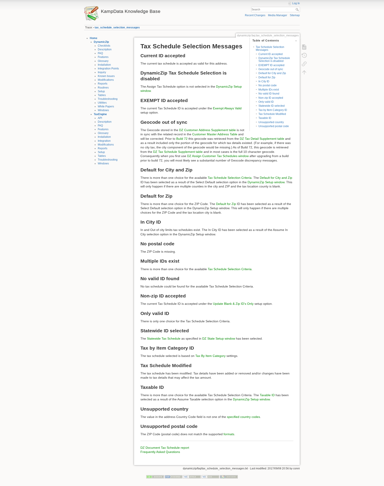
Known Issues (106, 76)
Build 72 (182, 138)
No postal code (267, 85)
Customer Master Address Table (214, 134)
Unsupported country (271, 122)
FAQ (100, 53)
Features (103, 57)
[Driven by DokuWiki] (229, 476)
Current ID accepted (270, 54)
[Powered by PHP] (173, 476)
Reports (102, 83)
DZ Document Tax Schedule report (164, 447)
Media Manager (277, 15)
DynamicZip (101, 41)
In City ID (263, 81)
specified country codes (243, 417)
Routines (103, 87)
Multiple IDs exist (268, 89)
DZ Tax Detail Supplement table (262, 138)
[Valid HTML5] (192, 476)
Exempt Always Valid (227, 108)
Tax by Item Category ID (272, 110)
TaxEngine (100, 114)
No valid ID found (268, 93)
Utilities (102, 102)
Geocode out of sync (270, 69)
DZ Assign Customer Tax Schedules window (218, 156)
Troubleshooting (108, 98)
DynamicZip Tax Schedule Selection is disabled (274, 60)
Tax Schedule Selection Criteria (230, 177)
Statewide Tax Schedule (163, 338)
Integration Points (108, 68)
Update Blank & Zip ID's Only (233, 303)
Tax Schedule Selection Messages (270, 48)
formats (229, 434)
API (100, 118)
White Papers (106, 106)
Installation (104, 64)
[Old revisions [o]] (304, 55)
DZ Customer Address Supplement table (207, 130)
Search (298, 9)
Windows (103, 110)
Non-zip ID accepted (270, 97)
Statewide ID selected (271, 105)
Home (93, 38)
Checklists (104, 45)
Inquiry (102, 72)
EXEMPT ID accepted (271, 65)
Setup (101, 91)
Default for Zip (266, 77)
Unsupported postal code (273, 126)
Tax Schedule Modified (272, 114)
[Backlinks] (304, 64)
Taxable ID (264, 118)
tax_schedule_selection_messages (117, 27)
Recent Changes (255, 15)
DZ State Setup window (218, 338)
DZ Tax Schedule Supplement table (178, 151)
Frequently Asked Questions (160, 452)
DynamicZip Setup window (266, 182)
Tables (102, 95)
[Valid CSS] (210, 476)
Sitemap (295, 15)
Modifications (106, 79)
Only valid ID (266, 101)
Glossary (103, 61)
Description (105, 49)
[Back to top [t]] (304, 72)
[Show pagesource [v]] (304, 47)
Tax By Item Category (210, 356)
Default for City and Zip (272, 73)
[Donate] (155, 476)
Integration (104, 140)
